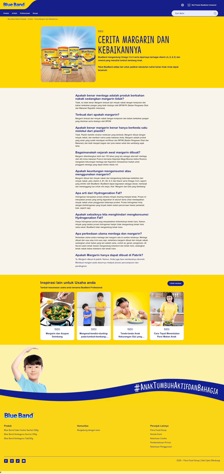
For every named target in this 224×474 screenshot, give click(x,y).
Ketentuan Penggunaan (161, 447)
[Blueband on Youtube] (24, 461)
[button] (182, 5)
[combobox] (195, 13)
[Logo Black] (19, 1)
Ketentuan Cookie (158, 438)
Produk (6, 13)
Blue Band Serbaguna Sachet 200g (20, 434)
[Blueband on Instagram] (12, 461)
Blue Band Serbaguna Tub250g (18, 438)
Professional (25, 13)
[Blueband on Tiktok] (18, 461)
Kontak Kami (156, 434)
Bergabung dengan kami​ (88, 430)
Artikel (14, 13)
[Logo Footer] (19, 414)
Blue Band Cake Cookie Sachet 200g (21, 430)
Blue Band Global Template (17, 19)
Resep (35, 13)
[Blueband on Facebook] (6, 461)
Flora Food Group (158, 430)
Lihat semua (175, 283)
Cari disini (215, 13)
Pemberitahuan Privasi (160, 442)
